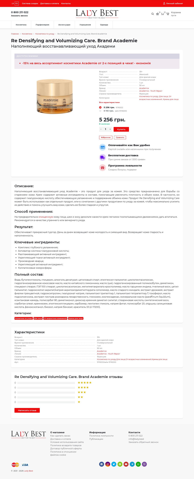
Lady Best (28, 471)
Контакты (66, 3)
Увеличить (54, 96)
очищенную (46, 217)
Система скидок (30, 3)
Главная (15, 34)
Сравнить (120, 137)
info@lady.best (136, 439)
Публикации (96, 439)
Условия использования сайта (67, 442)
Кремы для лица (171, 99)
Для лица (163, 96)
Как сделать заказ (60, 435)
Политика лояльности (101, 435)
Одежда (104, 25)
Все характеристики (109, 102)
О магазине (57, 432)
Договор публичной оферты (66, 448)
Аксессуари (64, 25)
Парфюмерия (42, 25)
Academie (144, 88)
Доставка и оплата (49, 3)
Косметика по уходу (44, 34)
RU (16, 4)
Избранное (105, 137)
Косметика (21, 25)
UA (13, 4)
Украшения (85, 25)
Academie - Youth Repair (150, 91)
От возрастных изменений (55, 318)
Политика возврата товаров (65, 445)
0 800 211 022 (19, 12)
